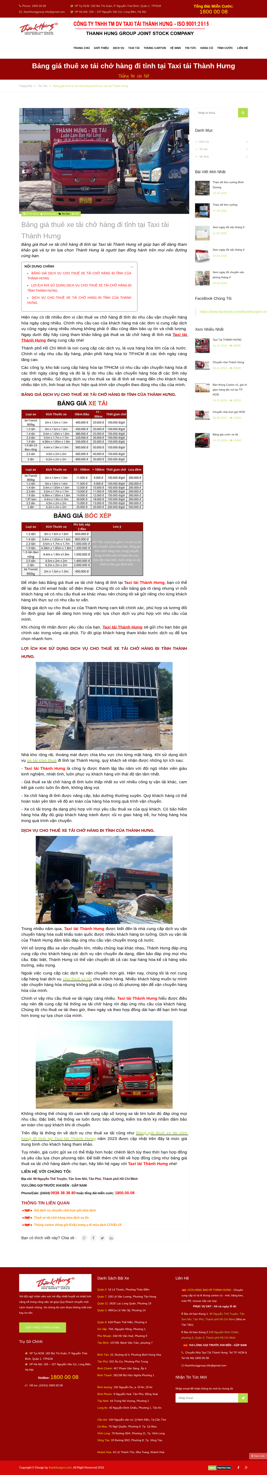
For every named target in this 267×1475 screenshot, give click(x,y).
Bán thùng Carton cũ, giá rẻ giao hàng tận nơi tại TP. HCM (230, 389)
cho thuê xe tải (77, 979)
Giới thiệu (101, 48)
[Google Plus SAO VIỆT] (246, 1467)
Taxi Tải (134, 48)
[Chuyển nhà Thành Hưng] (202, 368)
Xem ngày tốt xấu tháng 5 (229, 227)
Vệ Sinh (175, 48)
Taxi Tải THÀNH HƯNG (227, 339)
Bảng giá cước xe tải (225, 434)
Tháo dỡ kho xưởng (225, 204)
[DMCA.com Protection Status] (220, 1467)
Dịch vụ (118, 48)
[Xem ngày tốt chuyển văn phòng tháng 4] (202, 278)
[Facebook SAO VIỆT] (238, 1467)
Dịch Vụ (204, 141)
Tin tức (203, 149)
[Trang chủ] (55, 1283)
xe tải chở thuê (42, 760)
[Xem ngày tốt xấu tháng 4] (202, 255)
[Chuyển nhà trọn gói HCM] (202, 418)
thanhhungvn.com (60, 1467)
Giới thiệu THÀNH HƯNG (42, 1327)
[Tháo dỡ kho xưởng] (202, 210)
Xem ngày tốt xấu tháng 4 (229, 249)
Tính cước (225, 48)
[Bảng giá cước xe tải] (202, 440)
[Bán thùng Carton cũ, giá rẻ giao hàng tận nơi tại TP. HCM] (202, 390)
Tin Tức (190, 48)
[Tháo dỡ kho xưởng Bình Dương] (202, 188)
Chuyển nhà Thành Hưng (228, 362)
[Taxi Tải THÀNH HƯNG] (202, 345)
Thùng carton (155, 48)
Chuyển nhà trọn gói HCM (229, 411)
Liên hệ (242, 48)
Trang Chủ (81, 48)
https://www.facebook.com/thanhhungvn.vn (233, 312)
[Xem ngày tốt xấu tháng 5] (202, 233)
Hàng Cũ (206, 48)
